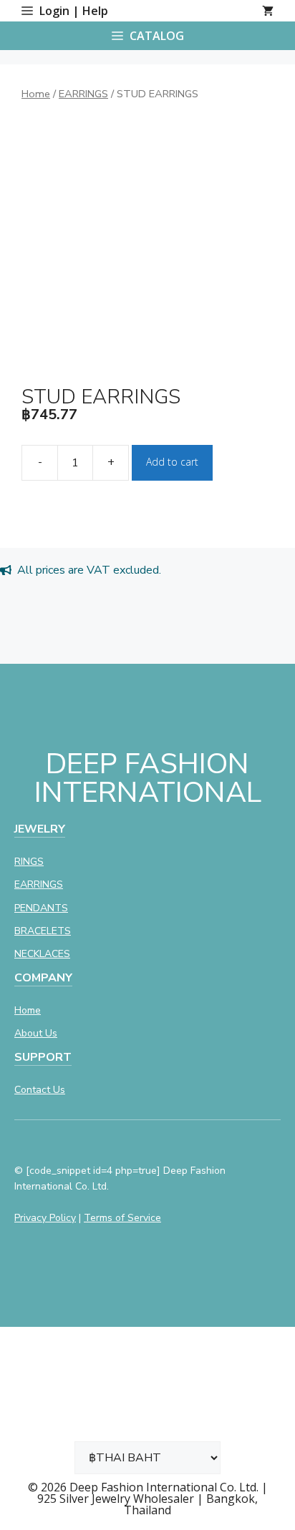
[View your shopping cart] (268, 10)
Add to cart (172, 462)
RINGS (29, 861)
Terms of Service (122, 1218)
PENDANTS (41, 908)
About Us (35, 1033)
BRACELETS (42, 931)
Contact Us (39, 1090)
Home (35, 94)
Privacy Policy (45, 1218)
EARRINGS (83, 94)
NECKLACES (42, 954)
